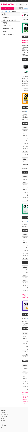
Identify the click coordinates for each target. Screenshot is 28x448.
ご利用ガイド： (6, 14)
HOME (3, 11)
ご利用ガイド (8, 11)
